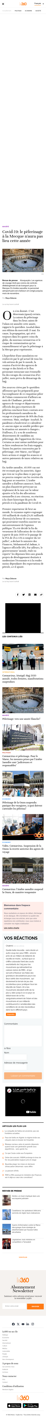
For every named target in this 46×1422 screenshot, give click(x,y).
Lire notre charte (11, 928)
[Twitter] (18, 1324)
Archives (5, 1372)
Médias (4, 1348)
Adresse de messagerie (16, 1062)
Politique (18, 11)
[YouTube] (23, 1324)
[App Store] (14, 1405)
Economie (28, 11)
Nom (6, 1052)
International (6, 1343)
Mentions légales (7, 1389)
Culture (4, 1346)
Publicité (5, 1369)
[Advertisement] (23, 118)
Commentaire (11, 1024)
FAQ (3, 1379)
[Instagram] (32, 1324)
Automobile (6, 1351)
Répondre (11, 1014)
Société (38, 11)
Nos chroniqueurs (8, 1359)
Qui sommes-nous (8, 1367)
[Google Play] (31, 1405)
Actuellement (6, 11)
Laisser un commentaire (23, 1075)
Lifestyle (5, 1357)
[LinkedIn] (27, 1324)
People (4, 1354)
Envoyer (35, 1306)
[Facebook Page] (13, 1324)
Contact (5, 1382)
